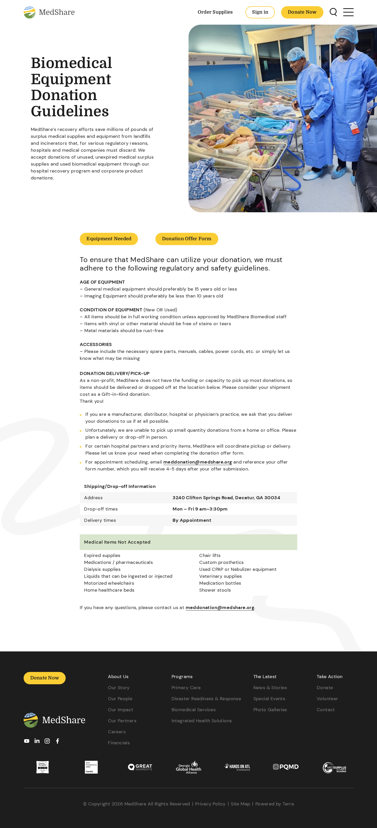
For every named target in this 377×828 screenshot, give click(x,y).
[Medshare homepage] (54, 721)
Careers (117, 732)
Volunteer (327, 699)
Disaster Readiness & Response (206, 699)
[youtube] (27, 742)
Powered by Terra (274, 804)
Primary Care (186, 688)
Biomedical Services (194, 710)
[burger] (348, 12)
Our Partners (122, 721)
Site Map (240, 804)
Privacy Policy (210, 804)
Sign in (260, 12)
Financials (119, 743)
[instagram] (47, 742)
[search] (333, 12)
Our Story (119, 688)
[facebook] (57, 742)
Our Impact (120, 710)
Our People (120, 699)
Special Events (269, 699)
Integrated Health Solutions (202, 721)
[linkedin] (37, 742)
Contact (326, 710)
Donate (325, 688)
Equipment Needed (108, 238)
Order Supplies (215, 12)
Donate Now (302, 12)
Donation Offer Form (187, 238)
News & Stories (270, 688)
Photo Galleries (270, 710)
